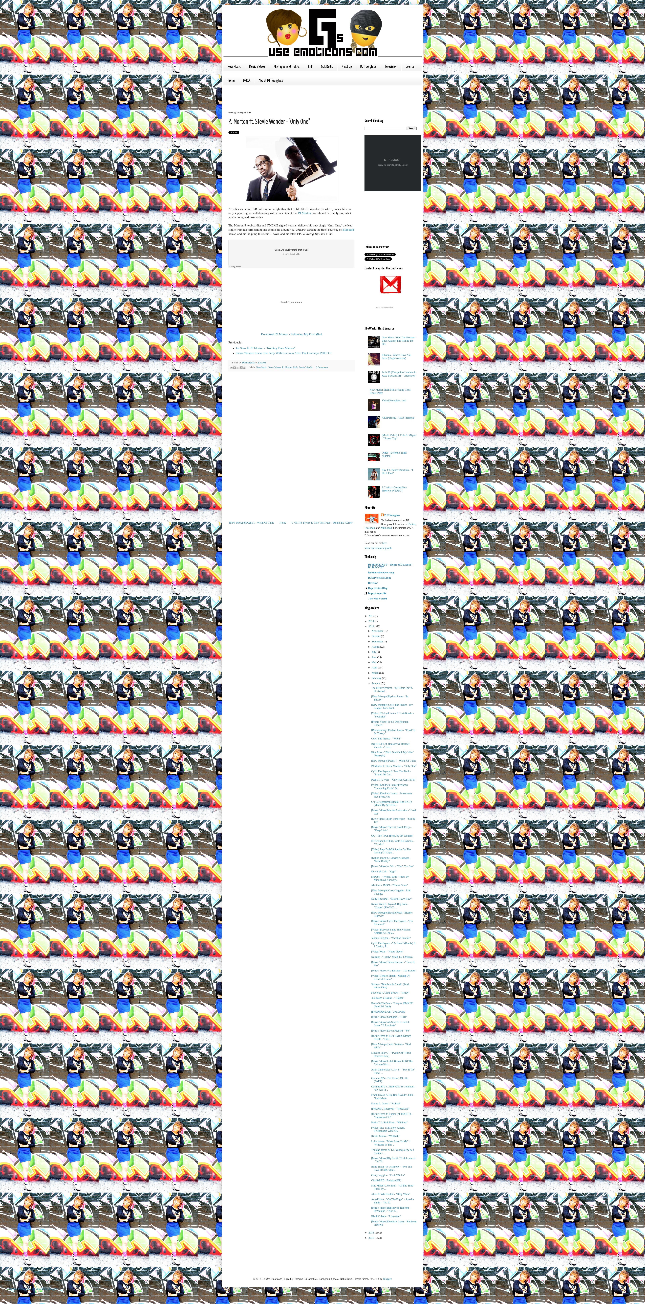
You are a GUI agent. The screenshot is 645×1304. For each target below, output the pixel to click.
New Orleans (274, 367)
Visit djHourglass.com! (394, 400)
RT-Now (373, 582)
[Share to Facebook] (241, 367)
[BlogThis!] (234, 367)
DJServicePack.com (379, 577)
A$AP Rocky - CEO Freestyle (398, 417)
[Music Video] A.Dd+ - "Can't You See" (392, 866)
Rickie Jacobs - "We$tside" (385, 1136)
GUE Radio (327, 66)
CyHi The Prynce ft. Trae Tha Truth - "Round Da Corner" (323, 522)
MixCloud (386, 527)
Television (391, 66)
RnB (310, 66)
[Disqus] (291, 421)
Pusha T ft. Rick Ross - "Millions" (389, 1122)
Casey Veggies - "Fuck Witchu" (388, 1175)
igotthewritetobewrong (381, 572)
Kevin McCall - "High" (383, 871)
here (384, 543)
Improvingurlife (377, 593)
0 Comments (322, 367)
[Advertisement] (289, 98)
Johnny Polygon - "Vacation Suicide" (391, 938)
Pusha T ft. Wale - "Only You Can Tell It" (393, 779)
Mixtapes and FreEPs (287, 66)
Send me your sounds (384, 307)
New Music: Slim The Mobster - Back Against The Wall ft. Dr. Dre (399, 340)
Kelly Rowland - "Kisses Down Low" (391, 898)
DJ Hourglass (368, 66)
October (376, 636)
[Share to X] (237, 367)
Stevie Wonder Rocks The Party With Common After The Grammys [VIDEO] (283, 353)
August (376, 646)
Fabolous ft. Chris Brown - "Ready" (390, 992)
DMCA (246, 81)
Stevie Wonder (306, 367)
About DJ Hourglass (271, 81)
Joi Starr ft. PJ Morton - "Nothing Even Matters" (265, 348)
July (374, 651)
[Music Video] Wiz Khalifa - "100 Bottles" (394, 970)
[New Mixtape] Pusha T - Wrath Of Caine (251, 522)
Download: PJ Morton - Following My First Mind (291, 334)
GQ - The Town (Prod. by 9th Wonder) (392, 835)
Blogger (387, 1278)
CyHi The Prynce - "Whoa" (386, 738)
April (375, 667)
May (374, 662)
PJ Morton (304, 213)
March (375, 672)
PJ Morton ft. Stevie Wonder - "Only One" (394, 766)
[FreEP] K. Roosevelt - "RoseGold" (390, 1108)
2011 (372, 1237)
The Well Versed (377, 598)
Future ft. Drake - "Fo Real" (386, 1103)
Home (231, 81)
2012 (372, 1232)
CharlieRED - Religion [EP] (386, 1180)
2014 (372, 621)
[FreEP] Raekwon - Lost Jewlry (388, 1011)
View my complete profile (378, 548)
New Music (234, 66)
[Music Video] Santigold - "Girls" (389, 1016)
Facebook (369, 527)
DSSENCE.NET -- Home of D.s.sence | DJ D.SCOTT (390, 566)
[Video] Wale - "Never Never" (387, 951)
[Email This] (231, 367)
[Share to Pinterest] (244, 367)
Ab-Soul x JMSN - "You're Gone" (389, 885)
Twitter (411, 524)
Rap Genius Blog (377, 588)
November (378, 631)
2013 (372, 626)
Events (410, 66)
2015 (372, 616)
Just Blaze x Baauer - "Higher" (387, 997)
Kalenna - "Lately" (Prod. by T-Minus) (392, 957)
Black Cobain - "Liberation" (386, 1216)
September (378, 641)
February (377, 678)
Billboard (348, 229)
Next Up (347, 66)
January (376, 683)
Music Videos (257, 66)
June (374, 657)
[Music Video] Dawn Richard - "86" (390, 1030)
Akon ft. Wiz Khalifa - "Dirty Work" (390, 1194)
